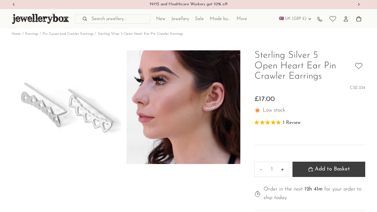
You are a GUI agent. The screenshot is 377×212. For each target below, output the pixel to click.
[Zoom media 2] (183, 107)
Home (16, 34)
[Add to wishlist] (358, 65)
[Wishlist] (332, 18)
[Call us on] (319, 18)
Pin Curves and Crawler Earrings (68, 34)
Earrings (31, 34)
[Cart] (358, 18)
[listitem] (242, 18)
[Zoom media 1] (68, 107)
